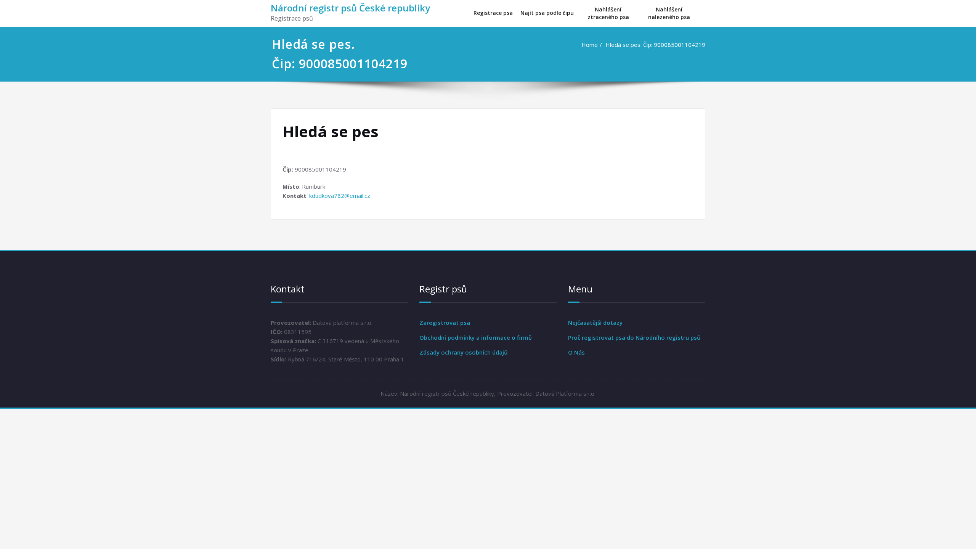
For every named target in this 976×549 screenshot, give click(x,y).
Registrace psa (493, 12)
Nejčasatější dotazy (595, 322)
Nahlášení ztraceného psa (608, 13)
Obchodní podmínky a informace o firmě (475, 337)
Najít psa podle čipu (547, 12)
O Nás (576, 352)
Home (589, 44)
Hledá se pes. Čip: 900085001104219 (655, 44)
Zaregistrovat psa (444, 322)
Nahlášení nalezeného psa (669, 13)
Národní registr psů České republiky (350, 8)
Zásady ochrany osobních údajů (463, 352)
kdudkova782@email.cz (339, 195)
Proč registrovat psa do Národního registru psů (634, 337)
